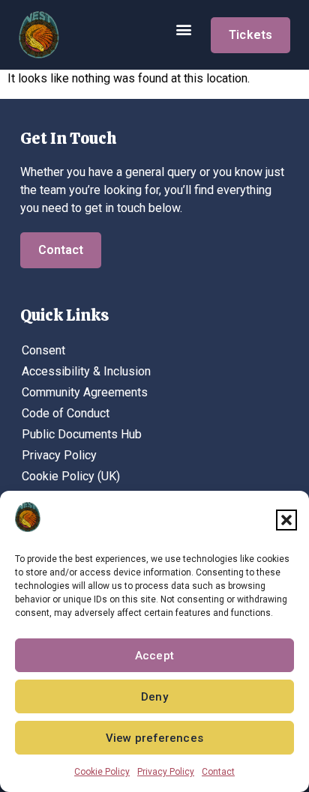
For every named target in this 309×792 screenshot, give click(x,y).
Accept (154, 655)
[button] (286, 520)
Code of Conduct (66, 413)
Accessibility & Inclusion (86, 371)
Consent (43, 350)
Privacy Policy (165, 772)
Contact (218, 772)
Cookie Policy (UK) (71, 476)
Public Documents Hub (82, 434)
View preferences (154, 738)
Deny (154, 697)
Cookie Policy (102, 772)
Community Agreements (85, 392)
